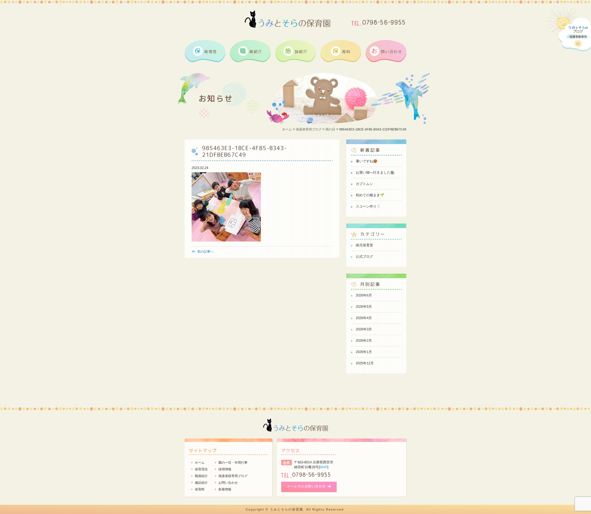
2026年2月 (364, 340)
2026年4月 (364, 318)
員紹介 (251, 51)
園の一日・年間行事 (232, 462)
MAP (323, 467)
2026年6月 (364, 295)
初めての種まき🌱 (370, 195)
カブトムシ (364, 184)
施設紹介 (201, 482)
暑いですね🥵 (366, 161)
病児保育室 (364, 245)
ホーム (200, 462)
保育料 (200, 489)
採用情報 (224, 469)
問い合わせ (386, 51)
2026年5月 (364, 306)
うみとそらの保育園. (287, 509)
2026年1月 (364, 352)
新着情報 (224, 489)
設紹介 (296, 51)
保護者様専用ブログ (232, 476)
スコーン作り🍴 (368, 206)
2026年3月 (364, 329)
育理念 (206, 51)
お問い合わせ (228, 482)
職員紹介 (201, 476)
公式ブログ (364, 256)
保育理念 (201, 469)
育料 (341, 51)
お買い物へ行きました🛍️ (375, 172)
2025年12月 (365, 363)
